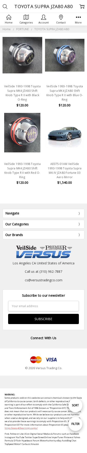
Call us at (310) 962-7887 (43, 271)
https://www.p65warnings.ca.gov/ (21, 428)
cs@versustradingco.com (43, 280)
